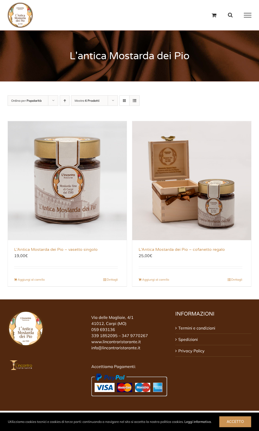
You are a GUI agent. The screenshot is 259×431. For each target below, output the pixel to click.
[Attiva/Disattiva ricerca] (230, 14)
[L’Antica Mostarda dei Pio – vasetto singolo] (67, 180)
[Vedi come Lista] (134, 101)
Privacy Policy (191, 350)
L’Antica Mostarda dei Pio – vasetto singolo (56, 249)
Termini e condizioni (196, 328)
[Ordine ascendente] (65, 100)
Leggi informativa (197, 422)
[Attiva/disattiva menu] (247, 15)
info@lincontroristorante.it (115, 347)
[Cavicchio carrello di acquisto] (214, 15)
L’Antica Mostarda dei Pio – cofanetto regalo (182, 249)
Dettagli (112, 279)
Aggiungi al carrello (31, 279)
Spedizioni (188, 339)
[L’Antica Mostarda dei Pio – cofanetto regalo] (191, 180)
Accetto (235, 422)
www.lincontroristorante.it (116, 341)
